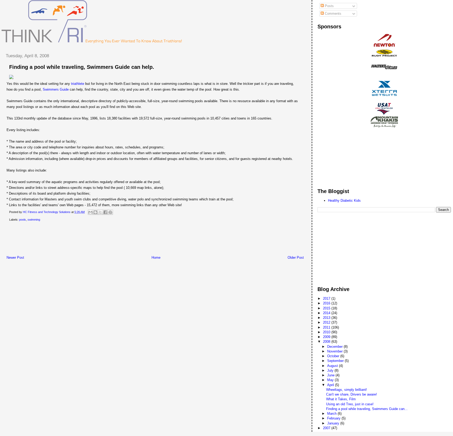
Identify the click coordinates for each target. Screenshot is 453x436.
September (336, 361)
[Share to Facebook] (105, 212)
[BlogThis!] (95, 212)
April (331, 385)
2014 (327, 313)
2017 (327, 298)
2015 (327, 308)
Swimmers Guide (56, 89)
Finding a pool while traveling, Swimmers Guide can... (367, 409)
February (334, 418)
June (331, 375)
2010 (327, 332)
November (335, 351)
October (333, 356)
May (331, 380)
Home (156, 257)
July (331, 370)
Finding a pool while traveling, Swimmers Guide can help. (81, 67)
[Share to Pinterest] (110, 212)
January (333, 423)
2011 (327, 327)
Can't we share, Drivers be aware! (351, 394)
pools (22, 219)
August (333, 366)
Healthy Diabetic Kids (344, 201)
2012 (327, 322)
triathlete (77, 84)
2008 (327, 342)
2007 (327, 428)
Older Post (296, 257)
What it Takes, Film (341, 399)
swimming (34, 219)
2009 (327, 337)
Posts (329, 6)
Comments (332, 13)
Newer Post (15, 257)
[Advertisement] (96, 239)
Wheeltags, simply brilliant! (346, 390)
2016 (327, 303)
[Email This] (90, 212)
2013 (327, 318)
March (332, 414)
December (335, 347)
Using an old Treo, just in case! (350, 404)
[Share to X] (100, 212)
